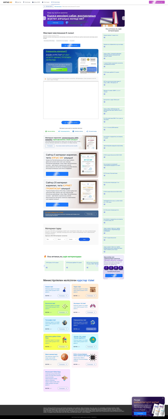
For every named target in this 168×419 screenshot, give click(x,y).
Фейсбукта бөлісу (79, 131)
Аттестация (46, 2)
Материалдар (56, 2)
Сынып (70, 239)
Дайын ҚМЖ (37, 2)
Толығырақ (59, 69)
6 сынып (72, 40)
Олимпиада (27, 2)
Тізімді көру (90, 214)
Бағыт (59, 239)
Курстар (19, 2)
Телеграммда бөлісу (65, 131)
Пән (48, 239)
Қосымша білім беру (49, 40)
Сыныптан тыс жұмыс (62, 40)
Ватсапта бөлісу (51, 131)
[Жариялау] (57, 172)
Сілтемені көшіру (92, 131)
